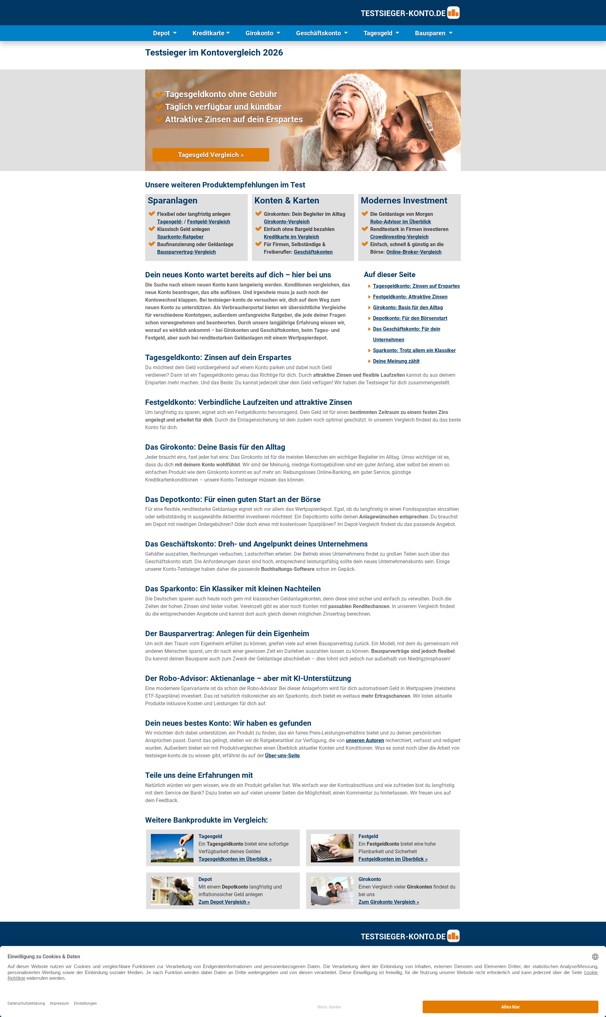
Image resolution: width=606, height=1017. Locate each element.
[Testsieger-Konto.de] (410, 12)
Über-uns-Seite (282, 756)
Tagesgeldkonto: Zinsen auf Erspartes (416, 286)
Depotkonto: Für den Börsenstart (410, 318)
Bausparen (431, 33)
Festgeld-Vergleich (208, 222)
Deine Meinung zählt (396, 361)
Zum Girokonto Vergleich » (389, 902)
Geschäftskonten (313, 252)
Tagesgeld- (170, 222)
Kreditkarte (208, 33)
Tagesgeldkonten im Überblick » (235, 859)
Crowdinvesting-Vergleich (399, 237)
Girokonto (260, 33)
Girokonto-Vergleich (287, 222)
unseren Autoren (365, 740)
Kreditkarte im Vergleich (291, 237)
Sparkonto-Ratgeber (180, 237)
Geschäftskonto (319, 33)
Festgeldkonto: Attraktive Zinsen (410, 297)
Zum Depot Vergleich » (224, 902)
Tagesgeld (379, 33)
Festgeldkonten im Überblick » (393, 859)
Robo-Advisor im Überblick (400, 222)
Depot (162, 33)
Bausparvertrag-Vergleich (186, 252)
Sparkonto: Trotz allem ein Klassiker (414, 350)
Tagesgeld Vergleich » (211, 155)
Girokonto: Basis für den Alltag (408, 307)
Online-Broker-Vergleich (414, 252)
